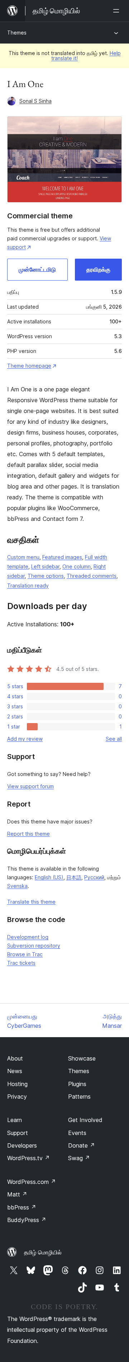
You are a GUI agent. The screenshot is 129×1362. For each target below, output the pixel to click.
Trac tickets (21, 963)
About (15, 1058)
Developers (22, 1145)
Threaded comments (91, 576)
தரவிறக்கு (98, 269)
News (14, 1071)
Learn (14, 1119)
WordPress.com (31, 1181)
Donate (81, 1145)
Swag (79, 1158)
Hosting (17, 1084)
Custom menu (23, 557)
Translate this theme (31, 902)
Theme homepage (29, 366)
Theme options (46, 576)
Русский (94, 877)
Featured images (62, 557)
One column (76, 566)
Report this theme (28, 834)
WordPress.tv (28, 1158)
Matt (17, 1194)
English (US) (49, 877)
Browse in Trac (25, 954)
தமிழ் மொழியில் (43, 1252)
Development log (27, 937)
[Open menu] (117, 11)
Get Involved (85, 1119)
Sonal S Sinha (35, 101)
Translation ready (28, 585)
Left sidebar (45, 566)
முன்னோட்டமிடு (37, 269)
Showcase (82, 1058)
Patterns (79, 1096)
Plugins (77, 1084)
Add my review (25, 739)
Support (17, 1132)
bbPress (21, 1207)
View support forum (30, 786)
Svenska (17, 886)
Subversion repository (33, 946)
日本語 (73, 877)
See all (114, 739)
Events (77, 1132)
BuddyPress (26, 1219)
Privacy (17, 1096)
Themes (17, 32)
